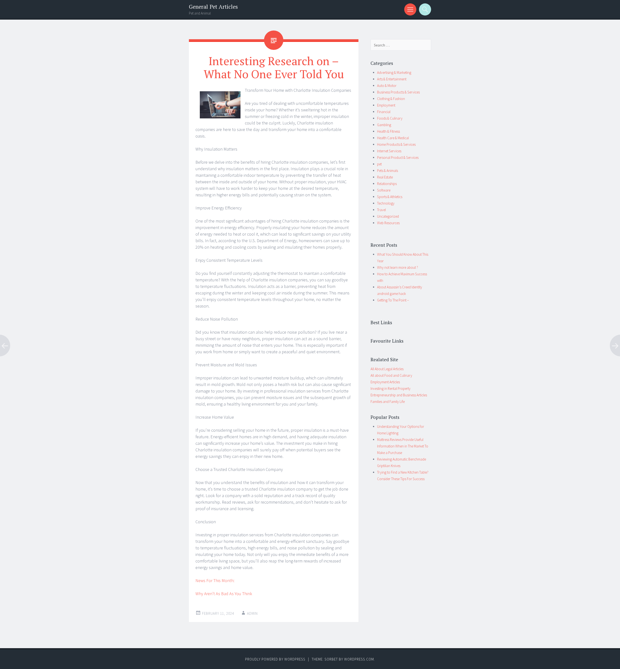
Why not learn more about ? (397, 267)
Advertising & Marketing (394, 72)
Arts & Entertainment (391, 79)
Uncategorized (388, 216)
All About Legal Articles (387, 369)
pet (379, 164)
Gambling (384, 125)
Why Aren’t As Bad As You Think (223, 593)
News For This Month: (214, 580)
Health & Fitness (388, 131)
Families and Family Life (388, 401)
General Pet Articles (213, 6)
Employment (386, 105)
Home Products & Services (396, 144)
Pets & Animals (387, 170)
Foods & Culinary (390, 118)
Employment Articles (385, 382)
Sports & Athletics (389, 196)
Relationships (387, 183)
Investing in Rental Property (391, 388)
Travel (381, 210)
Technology (386, 203)
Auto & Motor (386, 85)
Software (383, 190)
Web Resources (388, 223)
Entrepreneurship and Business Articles (399, 395)
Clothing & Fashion (391, 98)
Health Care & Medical (393, 138)
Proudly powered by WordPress (275, 659)
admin (252, 613)
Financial (383, 111)
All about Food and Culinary (391, 375)
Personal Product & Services (397, 157)
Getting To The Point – (393, 300)
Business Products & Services (398, 92)
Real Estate (385, 177)
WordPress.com (359, 659)
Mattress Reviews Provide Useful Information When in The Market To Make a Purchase (402, 446)
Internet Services (389, 151)
